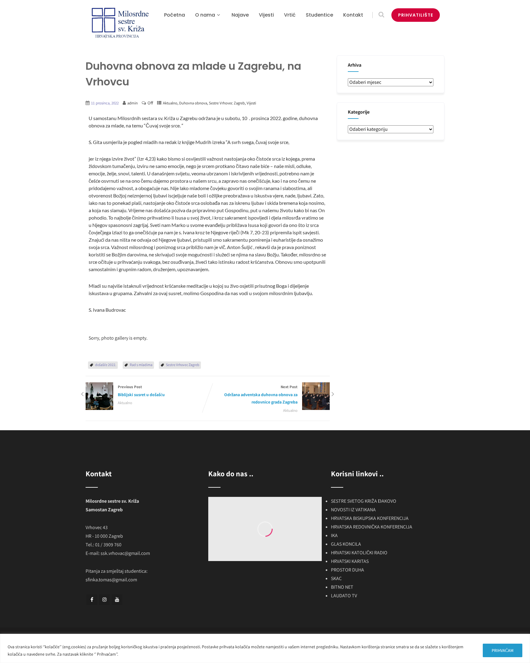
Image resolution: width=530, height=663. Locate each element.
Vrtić (290, 14)
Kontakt (353, 14)
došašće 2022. (105, 364)
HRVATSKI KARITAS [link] (350, 561)
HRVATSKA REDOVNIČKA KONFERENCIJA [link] (371, 527)
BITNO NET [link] (342, 587)
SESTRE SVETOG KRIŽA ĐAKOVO (363, 501)
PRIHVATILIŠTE (415, 15)
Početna (174, 14)
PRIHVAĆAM (502, 650)
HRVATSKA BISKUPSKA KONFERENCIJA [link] (370, 518)
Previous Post (141, 390)
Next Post (261, 394)
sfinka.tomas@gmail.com (111, 579)
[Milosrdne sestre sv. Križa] (119, 23)
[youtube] (117, 599)
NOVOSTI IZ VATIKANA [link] (353, 509)
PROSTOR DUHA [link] (347, 570)
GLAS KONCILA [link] (346, 544)
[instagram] (104, 599)
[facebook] (91, 599)
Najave (240, 14)
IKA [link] (334, 535)
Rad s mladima (141, 364)
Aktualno (170, 103)
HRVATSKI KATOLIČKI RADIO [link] (359, 552)
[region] (265, 648)
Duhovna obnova (193, 103)
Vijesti (266, 14)
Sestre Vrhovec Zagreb (227, 103)
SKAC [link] (336, 578)
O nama (205, 14)
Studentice (319, 14)
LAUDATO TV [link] (344, 595)
